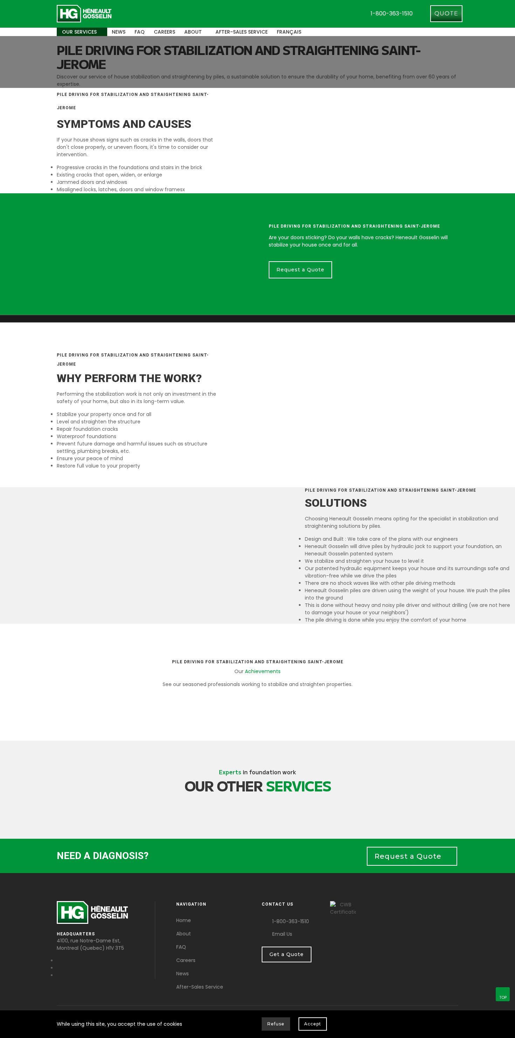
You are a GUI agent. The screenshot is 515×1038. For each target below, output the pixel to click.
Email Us (282, 933)
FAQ (140, 31)
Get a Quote (286, 954)
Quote (446, 13)
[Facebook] (59, 960)
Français (289, 31)
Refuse (275, 1023)
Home (183, 920)
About (193, 31)
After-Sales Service (199, 986)
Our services (80, 31)
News (118, 31)
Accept (312, 1023)
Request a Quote (300, 270)
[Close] (453, 1025)
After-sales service (241, 31)
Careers (164, 31)
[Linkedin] (59, 975)
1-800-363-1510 (392, 13)
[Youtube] (59, 967)
